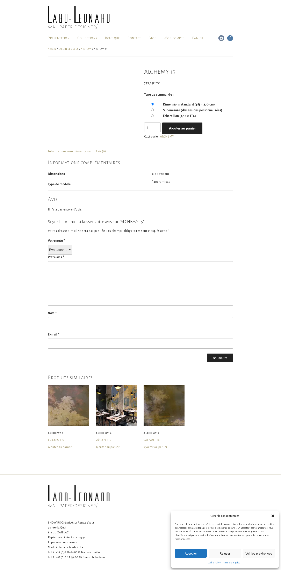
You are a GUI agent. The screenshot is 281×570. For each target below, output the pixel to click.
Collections (87, 38)
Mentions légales (231, 562)
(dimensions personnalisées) (192, 110)
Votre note (56, 240)
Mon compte (174, 38)
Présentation (59, 38)
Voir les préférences (258, 553)
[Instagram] (221, 38)
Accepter (191, 553)
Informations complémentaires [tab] (70, 151)
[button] (273, 516)
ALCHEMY (86, 49)
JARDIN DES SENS (68, 49)
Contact (134, 38)
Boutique (112, 38)
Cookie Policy (214, 562)
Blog (152, 38)
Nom (52, 313)
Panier (197, 38)
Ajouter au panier (182, 128)
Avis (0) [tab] (101, 151)
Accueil (52, 49)
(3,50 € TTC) (179, 116)
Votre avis (56, 257)
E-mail (53, 334)
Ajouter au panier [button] (60, 447)
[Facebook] (229, 38)
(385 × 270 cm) (189, 104)
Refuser (224, 553)
